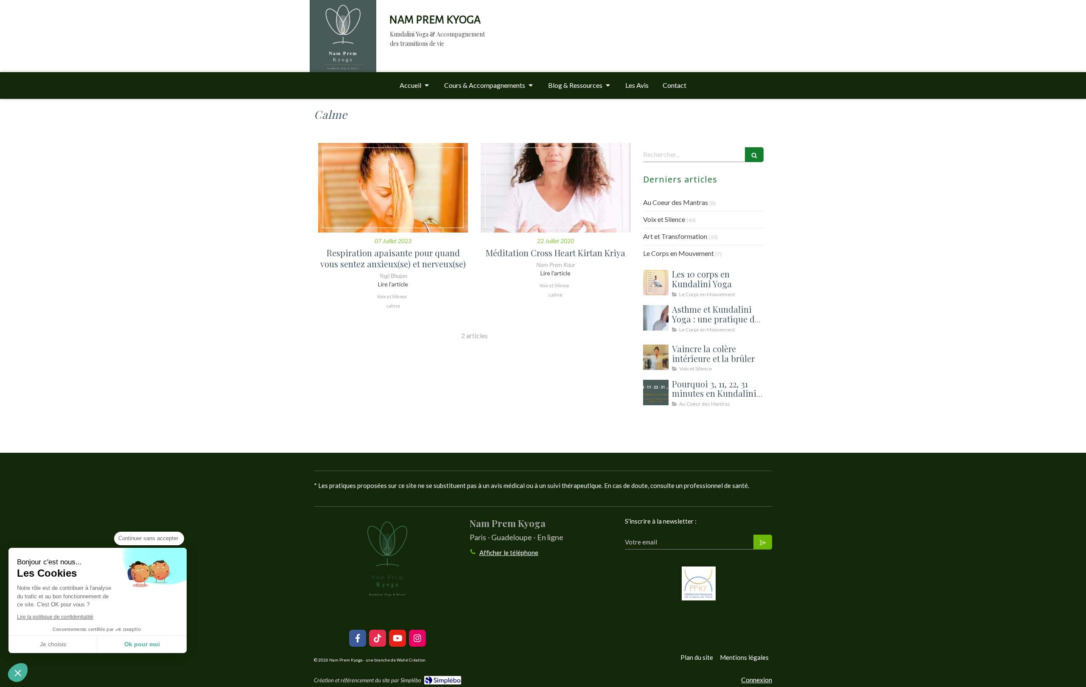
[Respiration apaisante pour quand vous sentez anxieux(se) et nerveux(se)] (393, 188)
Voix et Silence (664, 219)
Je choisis (53, 644)
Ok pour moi (142, 644)
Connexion (756, 680)
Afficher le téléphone (508, 552)
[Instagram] (417, 638)
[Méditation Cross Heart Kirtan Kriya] (555, 188)
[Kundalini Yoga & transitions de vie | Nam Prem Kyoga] (343, 44)
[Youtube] (397, 638)
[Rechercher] (754, 154)
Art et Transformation (675, 236)
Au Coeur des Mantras (675, 202)
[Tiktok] (377, 638)
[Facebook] (357, 638)
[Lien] (699, 583)
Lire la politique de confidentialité (55, 617)
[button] (18, 672)
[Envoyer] (762, 542)
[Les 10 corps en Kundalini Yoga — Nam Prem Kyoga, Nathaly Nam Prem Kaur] (656, 282)
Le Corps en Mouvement (678, 253)
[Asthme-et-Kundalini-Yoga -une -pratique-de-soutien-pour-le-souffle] (656, 318)
